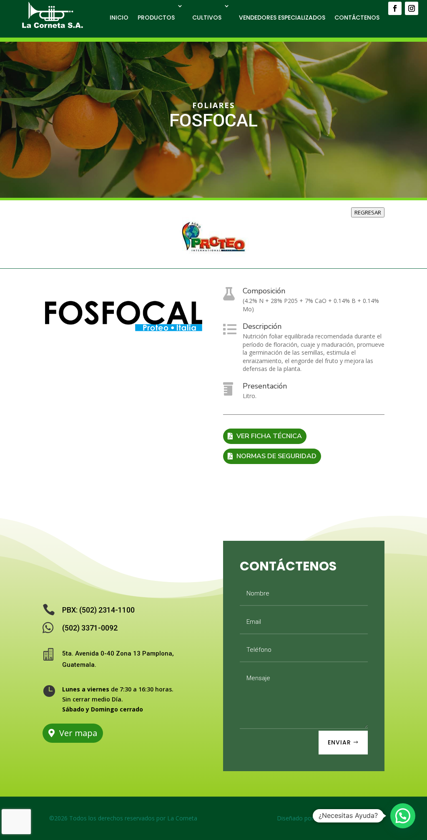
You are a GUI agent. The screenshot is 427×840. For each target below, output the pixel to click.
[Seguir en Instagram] (411, 8)
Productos (156, 17)
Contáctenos (356, 17)
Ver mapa (78, 733)
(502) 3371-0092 (90, 627)
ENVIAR (339, 742)
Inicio (119, 17)
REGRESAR (367, 212)
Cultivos (206, 17)
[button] (402, 815)
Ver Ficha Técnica (269, 436)
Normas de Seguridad (276, 456)
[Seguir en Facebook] (395, 8)
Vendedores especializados (282, 17)
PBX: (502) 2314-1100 (98, 609)
